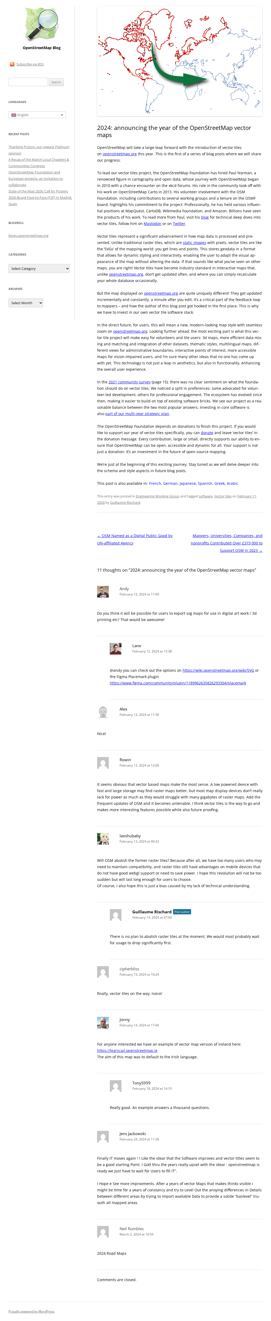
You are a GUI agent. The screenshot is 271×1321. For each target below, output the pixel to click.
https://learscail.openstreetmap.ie (127, 1050)
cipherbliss (129, 968)
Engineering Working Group (157, 496)
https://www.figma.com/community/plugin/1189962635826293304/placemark (178, 682)
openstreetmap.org (120, 153)
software (206, 496)
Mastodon (152, 223)
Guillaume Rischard (125, 502)
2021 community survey (130, 381)
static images (194, 242)
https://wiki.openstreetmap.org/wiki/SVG (218, 670)
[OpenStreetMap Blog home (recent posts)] (42, 41)
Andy (124, 588)
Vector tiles (223, 496)
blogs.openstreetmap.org (28, 235)
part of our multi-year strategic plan (137, 413)
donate (207, 432)
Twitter (179, 223)
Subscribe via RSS (30, 64)
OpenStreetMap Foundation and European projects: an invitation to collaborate (35, 178)
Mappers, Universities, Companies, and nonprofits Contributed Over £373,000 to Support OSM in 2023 (227, 543)
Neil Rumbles (132, 1228)
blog (205, 217)
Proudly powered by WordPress (31, 1311)
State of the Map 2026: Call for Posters (38, 191)
